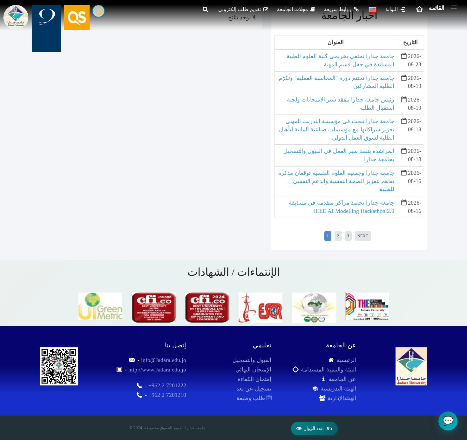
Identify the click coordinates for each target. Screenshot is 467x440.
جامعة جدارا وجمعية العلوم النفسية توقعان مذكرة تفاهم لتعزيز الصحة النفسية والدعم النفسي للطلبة (336, 181)
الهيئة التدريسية (338, 388)
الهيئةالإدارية (342, 398)
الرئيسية (346, 360)
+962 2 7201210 (167, 395)
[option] (100, 306)
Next (362, 236)
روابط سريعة (338, 9)
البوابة (392, 9)
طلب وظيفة (251, 398)
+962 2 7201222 (167, 385)
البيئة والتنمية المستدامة (328, 369)
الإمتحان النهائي (253, 369)
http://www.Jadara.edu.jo (157, 369)
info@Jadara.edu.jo (163, 360)
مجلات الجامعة (293, 9)
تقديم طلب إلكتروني (240, 9)
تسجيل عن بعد (253, 388)
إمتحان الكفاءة (254, 379)
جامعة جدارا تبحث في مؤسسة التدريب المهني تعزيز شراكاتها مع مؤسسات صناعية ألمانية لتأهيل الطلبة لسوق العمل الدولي (336, 129)
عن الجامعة (342, 379)
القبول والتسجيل (252, 360)
